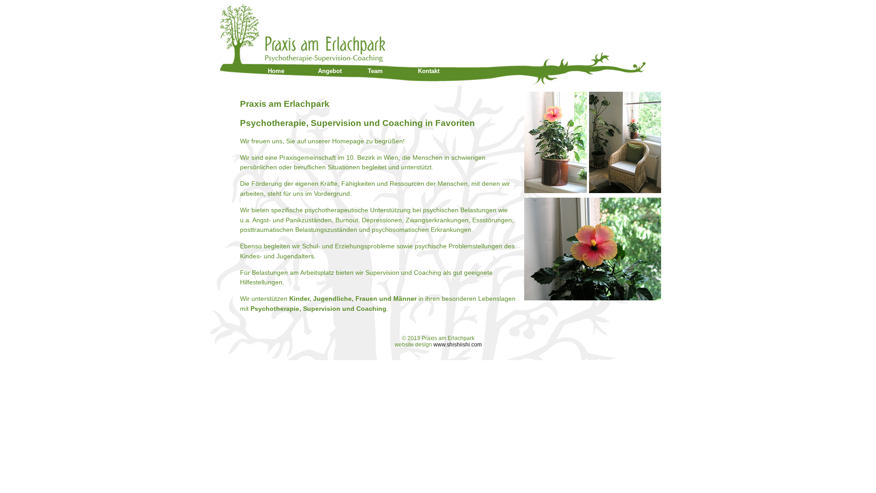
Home (276, 71)
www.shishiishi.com (457, 344)
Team (375, 71)
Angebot (330, 71)
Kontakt (428, 71)
